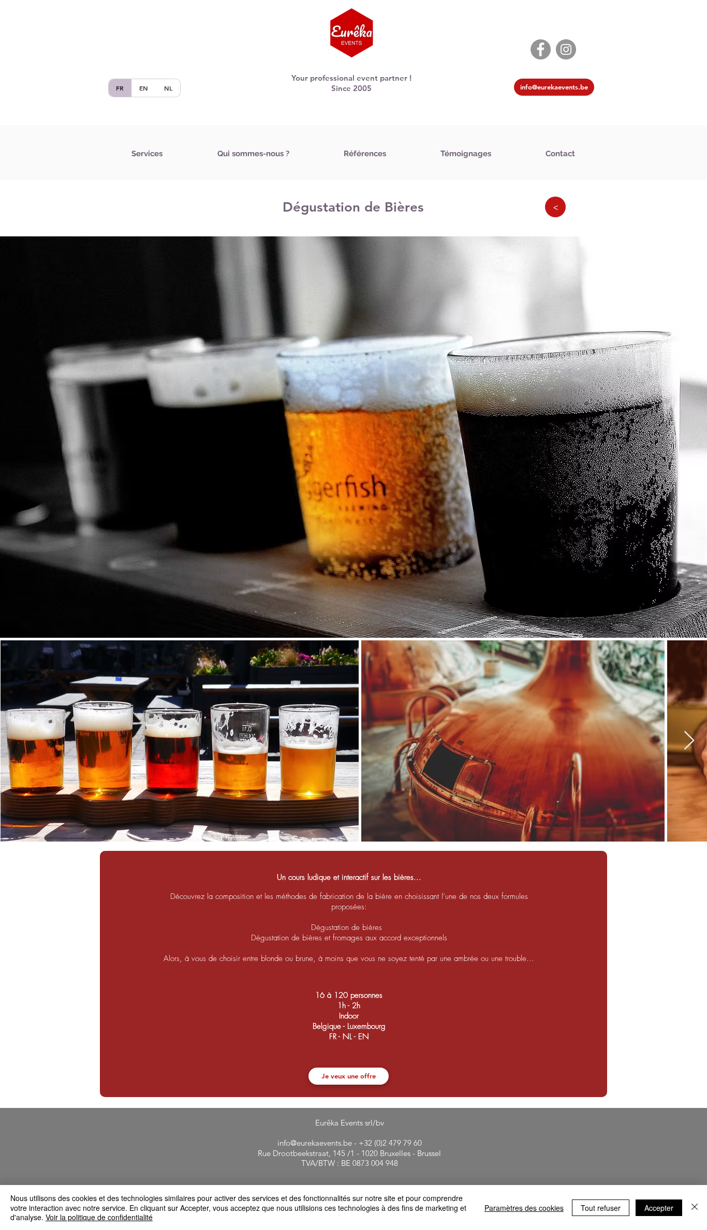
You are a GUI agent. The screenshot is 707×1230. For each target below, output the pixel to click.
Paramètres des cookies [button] (524, 1208)
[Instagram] (566, 49)
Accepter (658, 1208)
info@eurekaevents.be (314, 1143)
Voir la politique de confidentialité (99, 1217)
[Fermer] (694, 1207)
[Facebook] (541, 49)
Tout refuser (601, 1208)
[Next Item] (689, 741)
